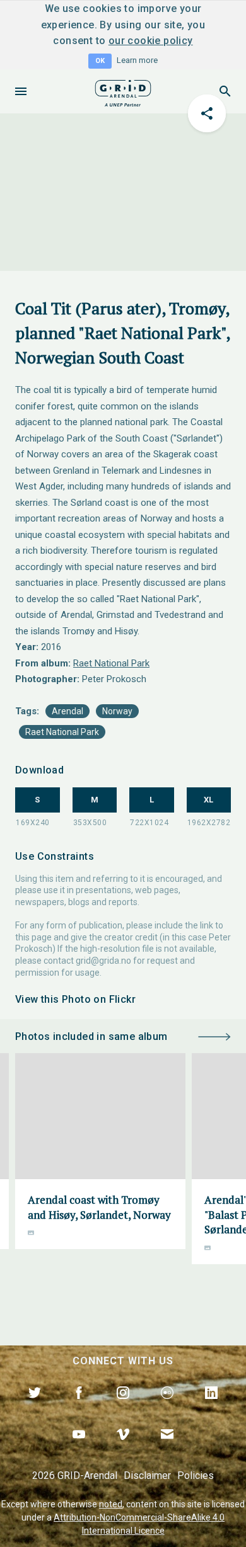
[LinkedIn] (211, 1407)
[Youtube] (79, 1449)
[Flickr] (167, 1407)
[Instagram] (123, 1407)
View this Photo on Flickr (75, 999)
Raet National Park (111, 663)
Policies (195, 1475)
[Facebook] (79, 1407)
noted (110, 1504)
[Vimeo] (123, 1449)
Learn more (137, 60)
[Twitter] (35, 1407)
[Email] (167, 1449)
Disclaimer (147, 1475)
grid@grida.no (103, 961)
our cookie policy (150, 41)
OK (100, 61)
